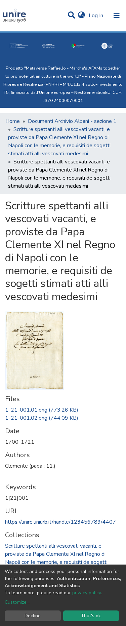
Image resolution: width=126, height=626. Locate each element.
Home (12, 121)
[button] (81, 15)
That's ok (91, 615)
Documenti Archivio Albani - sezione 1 (72, 121)
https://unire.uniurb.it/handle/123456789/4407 (60, 522)
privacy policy (86, 593)
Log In (96, 15)
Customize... (17, 602)
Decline (33, 615)
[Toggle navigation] (116, 15)
